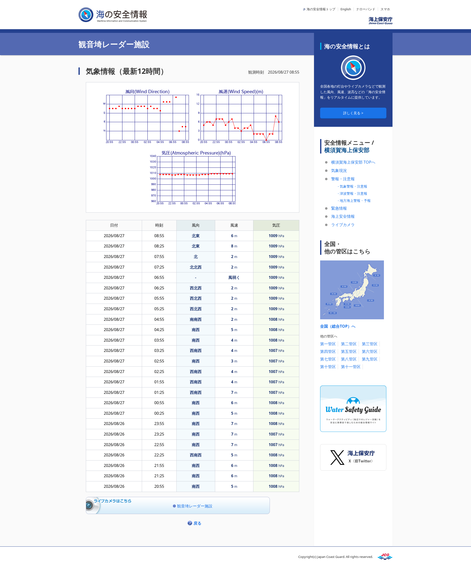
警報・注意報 (343, 178)
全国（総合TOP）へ (337, 326)
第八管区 (349, 359)
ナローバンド (365, 9)
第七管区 (328, 359)
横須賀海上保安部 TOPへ (353, 162)
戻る (197, 523)
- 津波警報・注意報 (352, 193)
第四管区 (328, 351)
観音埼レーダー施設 (194, 506)
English (345, 9)
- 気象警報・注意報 (352, 186)
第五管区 (349, 351)
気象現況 (339, 170)
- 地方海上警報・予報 (354, 200)
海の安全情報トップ (321, 9)
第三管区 (370, 344)
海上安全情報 (343, 216)
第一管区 (328, 344)
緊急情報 (339, 208)
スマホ (385, 9)
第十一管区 (351, 366)
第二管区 (349, 344)
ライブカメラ (343, 224)
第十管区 (328, 366)
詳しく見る (352, 113)
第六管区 (370, 351)
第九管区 (370, 359)
